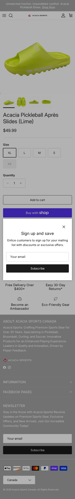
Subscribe (38, 268)
